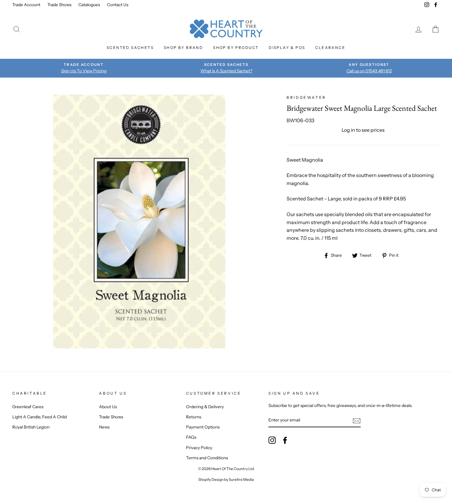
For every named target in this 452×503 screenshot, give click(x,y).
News (104, 427)
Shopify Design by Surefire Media (226, 479)
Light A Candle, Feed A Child (39, 416)
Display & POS (287, 47)
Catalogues (89, 4)
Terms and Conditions (207, 457)
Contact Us (117, 4)
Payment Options (203, 427)
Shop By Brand (183, 47)
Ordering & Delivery (205, 406)
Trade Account (26, 4)
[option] (83, 68)
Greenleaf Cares (27, 406)
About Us (108, 406)
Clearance (330, 47)
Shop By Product (236, 47)
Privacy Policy (199, 447)
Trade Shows (59, 4)
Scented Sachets (130, 47)
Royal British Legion (31, 427)
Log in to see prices (363, 130)
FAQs (191, 437)
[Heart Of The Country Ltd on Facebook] (285, 440)
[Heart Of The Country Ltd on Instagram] (272, 440)
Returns (193, 416)
